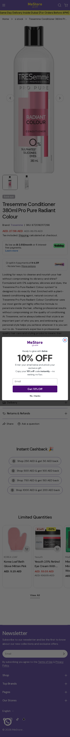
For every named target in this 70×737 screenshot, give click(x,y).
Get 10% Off (35, 388)
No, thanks (35, 395)
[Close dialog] (65, 340)
